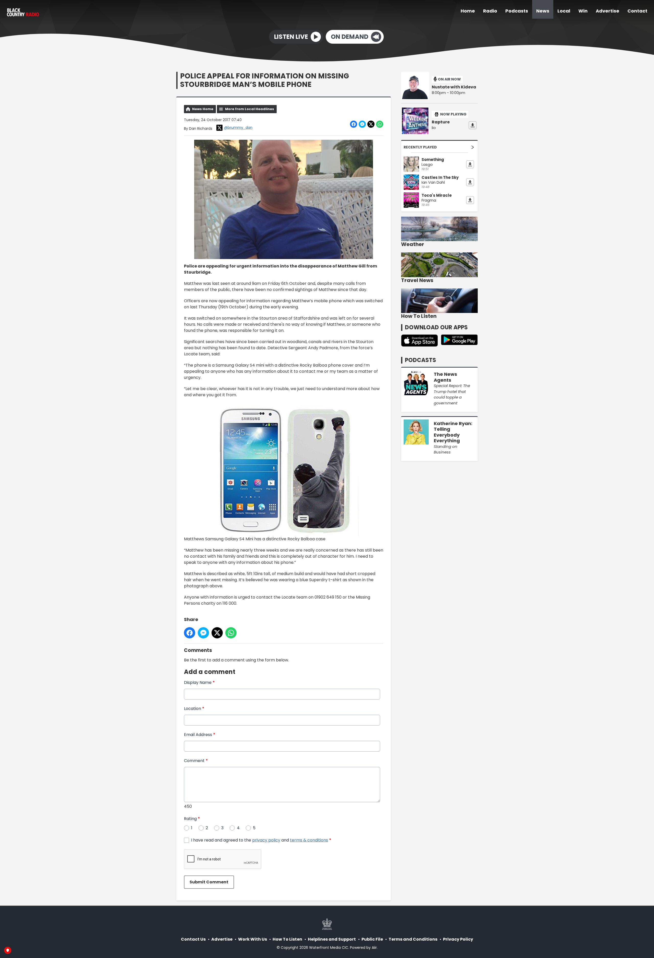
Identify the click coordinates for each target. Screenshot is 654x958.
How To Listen (287, 939)
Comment (196, 761)
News (542, 11)
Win (583, 11)
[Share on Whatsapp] (379, 124)
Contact (637, 11)
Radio (490, 11)
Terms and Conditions (413, 939)
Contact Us (193, 939)
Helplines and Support (332, 939)
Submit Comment (209, 882)
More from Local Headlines (249, 109)
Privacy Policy (458, 939)
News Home (202, 109)
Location (194, 708)
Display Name (199, 682)
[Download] (472, 125)
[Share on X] (371, 124)
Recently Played (420, 147)
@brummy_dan (238, 127)
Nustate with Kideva (454, 87)
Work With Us (252, 939)
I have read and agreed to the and (261, 840)
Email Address (199, 735)
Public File (372, 939)
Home (468, 11)
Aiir (374, 947)
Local (563, 11)
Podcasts (516, 11)
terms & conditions (309, 840)
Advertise (607, 11)
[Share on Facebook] (353, 124)
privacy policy (266, 840)
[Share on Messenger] (362, 124)
